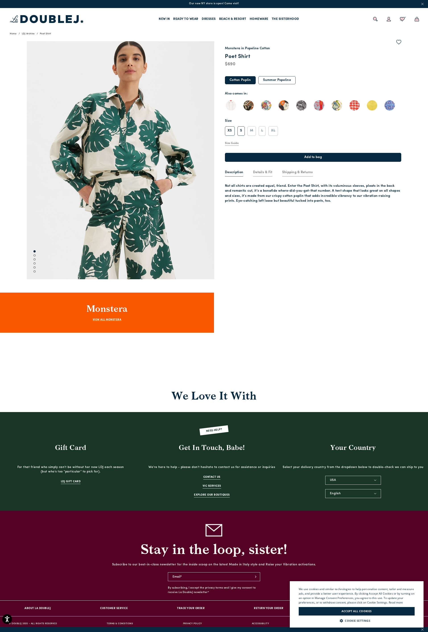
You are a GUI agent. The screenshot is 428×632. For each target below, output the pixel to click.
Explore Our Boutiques (212, 495)
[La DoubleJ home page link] (47, 19)
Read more (396, 602)
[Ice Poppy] (283, 105)
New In (164, 19)
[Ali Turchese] (319, 105)
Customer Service (114, 608)
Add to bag (313, 157)
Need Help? (214, 430)
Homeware (259, 19)
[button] (357, 620)
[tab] (234, 172)
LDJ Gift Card (71, 481)
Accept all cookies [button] (357, 611)
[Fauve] (301, 105)
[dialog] (357, 604)
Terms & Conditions (120, 623)
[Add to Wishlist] (398, 43)
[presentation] (234, 172)
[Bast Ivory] (336, 105)
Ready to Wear (185, 19)
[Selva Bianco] (266, 105)
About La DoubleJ (38, 608)
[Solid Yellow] (372, 105)
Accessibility (260, 623)
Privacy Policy (192, 623)
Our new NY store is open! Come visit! (214, 3)
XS (230, 130)
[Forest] (248, 105)
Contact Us (211, 477)
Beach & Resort (232, 19)
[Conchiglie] (389, 105)
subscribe (255, 576)
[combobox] (353, 480)
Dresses (209, 19)
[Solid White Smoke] (231, 105)
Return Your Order (269, 608)
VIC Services (212, 486)
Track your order (191, 608)
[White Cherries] (354, 105)
